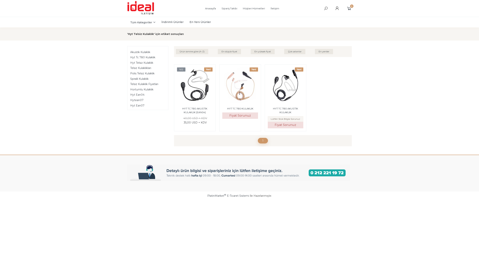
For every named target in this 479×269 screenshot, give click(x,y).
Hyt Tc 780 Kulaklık (142, 57)
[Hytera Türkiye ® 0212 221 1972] (144, 14)
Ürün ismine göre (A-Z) (192, 51)
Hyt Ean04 (137, 94)
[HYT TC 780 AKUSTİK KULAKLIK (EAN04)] (195, 85)
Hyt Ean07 (137, 105)
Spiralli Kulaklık (139, 79)
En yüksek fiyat (262, 51)
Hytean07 (137, 100)
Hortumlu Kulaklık (141, 89)
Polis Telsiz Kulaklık (142, 73)
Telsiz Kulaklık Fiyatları (144, 84)
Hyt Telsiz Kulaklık (141, 62)
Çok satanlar (295, 51)
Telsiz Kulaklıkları (140, 68)
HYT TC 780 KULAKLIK (240, 108)
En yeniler (324, 51)
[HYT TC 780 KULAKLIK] (240, 85)
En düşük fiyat (229, 51)
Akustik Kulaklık (140, 52)
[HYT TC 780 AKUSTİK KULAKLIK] (285, 85)
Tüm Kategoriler (141, 22)
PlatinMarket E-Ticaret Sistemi (228, 195)
